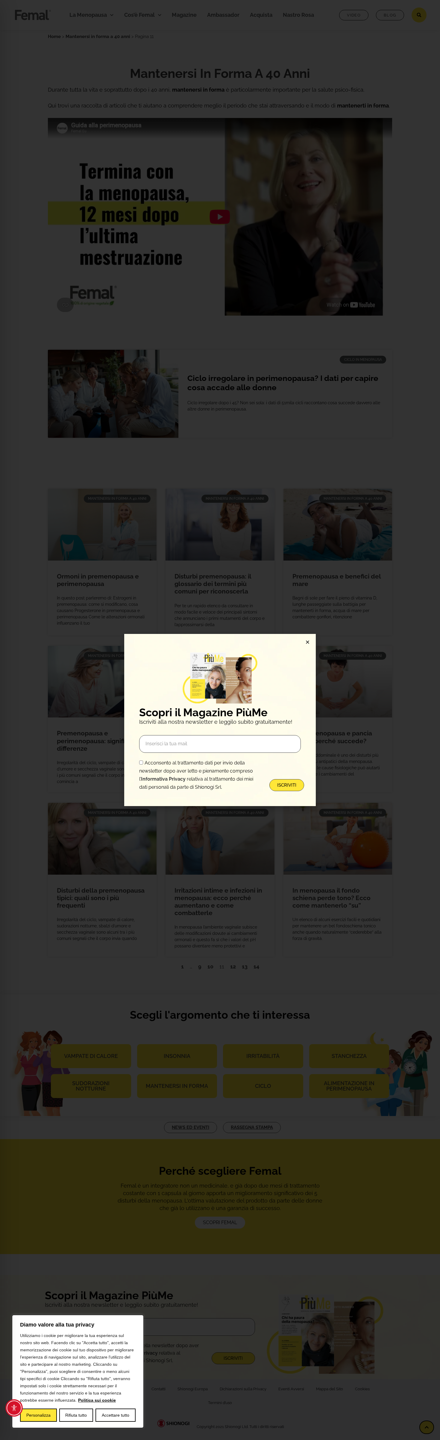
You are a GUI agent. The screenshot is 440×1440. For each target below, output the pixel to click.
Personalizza (38, 1415)
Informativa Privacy (163, 779)
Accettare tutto (115, 1415)
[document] (220, 720)
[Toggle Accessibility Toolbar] (14, 1408)
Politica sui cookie (97, 1400)
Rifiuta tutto (76, 1415)
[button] (307, 642)
